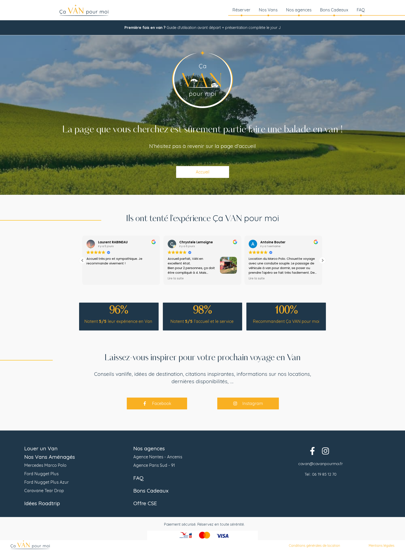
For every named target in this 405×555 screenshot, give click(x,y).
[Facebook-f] (312, 450)
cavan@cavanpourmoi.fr (320, 463)
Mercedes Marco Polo (45, 465)
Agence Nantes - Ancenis (157, 456)
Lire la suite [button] (95, 278)
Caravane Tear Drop (44, 490)
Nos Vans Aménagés (49, 456)
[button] (322, 260)
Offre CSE (145, 503)
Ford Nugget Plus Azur (46, 482)
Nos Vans (268, 9)
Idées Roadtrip (42, 503)
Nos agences (299, 9)
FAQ (361, 9)
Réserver (241, 9)
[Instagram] (325, 450)
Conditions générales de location (314, 545)
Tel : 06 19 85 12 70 (320, 474)
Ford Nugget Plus (41, 473)
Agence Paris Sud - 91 (154, 465)
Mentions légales (381, 545)
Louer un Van (41, 448)
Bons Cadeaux (334, 9)
